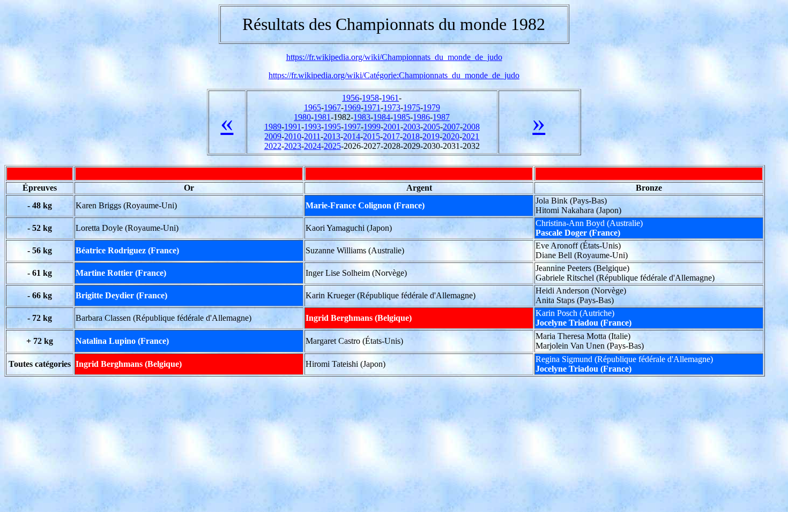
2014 (351, 136)
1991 (292, 126)
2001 (391, 126)
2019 (431, 136)
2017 (391, 136)
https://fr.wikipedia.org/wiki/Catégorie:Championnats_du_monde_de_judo (394, 75)
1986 (421, 117)
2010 (292, 136)
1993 (312, 126)
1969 (352, 107)
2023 (292, 145)
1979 (431, 107)
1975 (411, 107)
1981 (322, 117)
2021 (470, 136)
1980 (302, 117)
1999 (372, 126)
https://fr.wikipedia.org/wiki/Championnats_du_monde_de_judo (394, 57)
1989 (272, 126)
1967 (332, 107)
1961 (390, 97)
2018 (411, 136)
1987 (441, 117)
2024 (312, 145)
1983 (361, 117)
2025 (332, 145)
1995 (332, 126)
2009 (272, 136)
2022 (272, 145)
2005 (431, 126)
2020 (450, 136)
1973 (391, 107)
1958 (370, 97)
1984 (381, 117)
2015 (371, 136)
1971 (372, 107)
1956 (350, 97)
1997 (352, 126)
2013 (331, 136)
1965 (312, 107)
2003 (411, 126)
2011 (312, 136)
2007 (451, 126)
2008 (471, 126)
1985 (401, 117)
